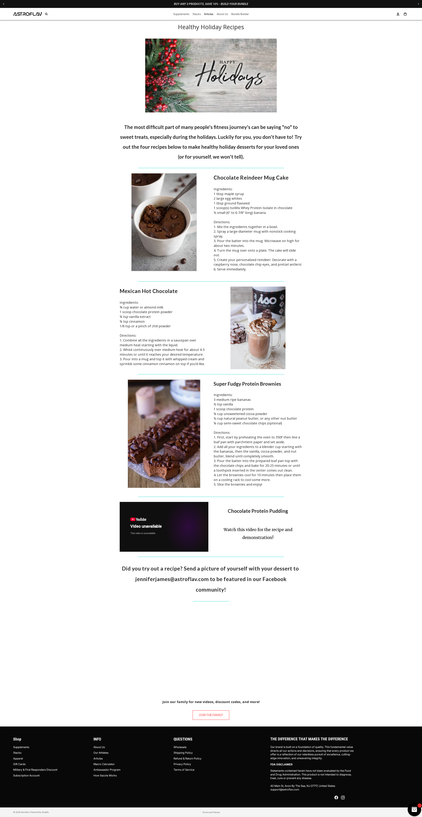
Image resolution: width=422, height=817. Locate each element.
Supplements (21, 747)
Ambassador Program (107, 769)
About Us (99, 747)
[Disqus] (211, 647)
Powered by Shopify (39, 812)
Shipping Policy (183, 752)
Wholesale (180, 747)
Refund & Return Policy (187, 758)
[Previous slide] (3, 4)
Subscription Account (26, 775)
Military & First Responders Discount (35, 769)
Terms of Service (184, 769)
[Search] (46, 14)
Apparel (18, 758)
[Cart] (405, 14)
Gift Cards (19, 764)
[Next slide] (418, 4)
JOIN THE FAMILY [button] (211, 715)
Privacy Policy (182, 764)
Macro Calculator (104, 764)
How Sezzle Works (105, 775)
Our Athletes (100, 752)
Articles (98, 758)
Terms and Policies (211, 812)
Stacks (17, 752)
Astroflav (25, 812)
